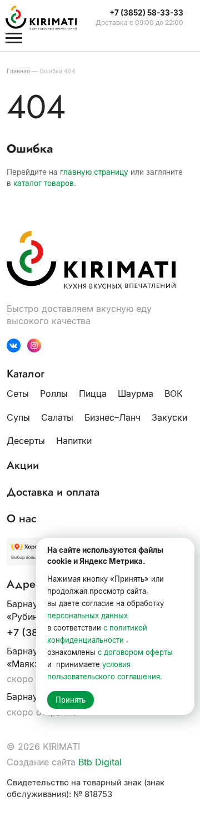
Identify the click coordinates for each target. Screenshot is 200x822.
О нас (22, 519)
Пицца (93, 393)
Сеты (18, 393)
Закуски (169, 417)
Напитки (74, 440)
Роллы (54, 393)
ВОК (173, 393)
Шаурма (135, 393)
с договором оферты (135, 652)
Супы (18, 417)
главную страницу (94, 172)
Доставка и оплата (53, 492)
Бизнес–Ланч (112, 417)
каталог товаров (43, 183)
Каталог (25, 374)
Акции (23, 465)
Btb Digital (100, 762)
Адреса (27, 584)
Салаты (57, 417)
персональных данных (87, 615)
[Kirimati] (47, 18)
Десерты (26, 440)
